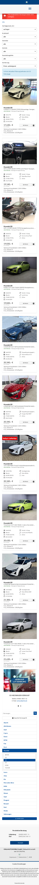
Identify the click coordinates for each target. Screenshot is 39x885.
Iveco (5, 772)
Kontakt (19, 2)
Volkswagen (7, 814)
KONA (6, 765)
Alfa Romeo (7, 726)
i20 (6, 760)
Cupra (6, 733)
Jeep (5, 776)
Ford (5, 747)
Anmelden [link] (20, 818)
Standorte (12, 2)
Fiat (5, 743)
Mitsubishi (7, 790)
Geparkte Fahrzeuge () (20, 718)
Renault (6, 804)
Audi (5, 729)
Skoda (6, 811)
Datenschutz (23, 857)
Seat (5, 807)
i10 (6, 757)
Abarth (6, 722)
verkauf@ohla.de (22, 701)
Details (25, 125)
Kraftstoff (5, 33)
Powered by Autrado (19, 883)
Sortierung (5, 62)
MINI (5, 786)
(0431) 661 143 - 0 (24, 836)
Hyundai (6, 750)
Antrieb (4, 48)
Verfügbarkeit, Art (8, 26)
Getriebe (5, 40)
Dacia (5, 736)
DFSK (5, 740)
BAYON (7, 755)
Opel (5, 797)
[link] (33, 125)
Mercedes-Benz (9, 783)
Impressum (12, 857)
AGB (30, 857)
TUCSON (7, 768)
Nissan (6, 793)
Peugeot (6, 800)
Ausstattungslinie (7, 55)
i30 (6, 762)
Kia (5, 779)
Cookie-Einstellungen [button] (19, 864)
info (3, 22)
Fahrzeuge (5, 2)
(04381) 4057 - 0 (26, 2)
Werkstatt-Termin (34, 2)
